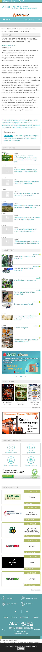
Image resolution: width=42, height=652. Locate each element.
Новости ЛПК (12, 29)
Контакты (29, 604)
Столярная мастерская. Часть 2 (23, 304)
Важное (6, 617)
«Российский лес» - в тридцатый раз (25, 280)
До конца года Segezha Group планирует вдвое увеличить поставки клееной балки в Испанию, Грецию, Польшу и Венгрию (21, 138)
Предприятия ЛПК (31, 453)
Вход (7, 1)
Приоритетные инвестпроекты (11, 465)
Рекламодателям (31, 598)
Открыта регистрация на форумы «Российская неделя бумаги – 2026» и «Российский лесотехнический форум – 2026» (26, 159)
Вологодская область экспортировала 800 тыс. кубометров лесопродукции (27, 218)
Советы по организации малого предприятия (23, 269)
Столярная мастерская (21, 328)
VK (20, 1)
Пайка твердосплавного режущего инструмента (24, 257)
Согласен (21, 649)
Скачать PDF (7, 404)
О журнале (36, 617)
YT (27, 611)
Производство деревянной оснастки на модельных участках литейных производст (26, 318)
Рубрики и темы (24, 617)
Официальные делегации (31, 465)
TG (23, 1)
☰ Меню (6, 19)
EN (14, 1)
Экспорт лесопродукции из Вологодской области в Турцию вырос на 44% (26, 194)
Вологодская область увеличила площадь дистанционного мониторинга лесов (27, 206)
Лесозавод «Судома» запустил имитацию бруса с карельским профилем (26, 182)
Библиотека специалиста (11, 453)
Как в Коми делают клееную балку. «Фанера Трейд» (24, 293)
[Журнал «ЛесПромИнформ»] (21, 7)
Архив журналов (12, 604)
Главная (4, 29)
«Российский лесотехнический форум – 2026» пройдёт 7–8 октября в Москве (26, 171)
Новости (14, 617)
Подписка (10, 598)
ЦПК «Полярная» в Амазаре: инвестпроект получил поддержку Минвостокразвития (27, 242)
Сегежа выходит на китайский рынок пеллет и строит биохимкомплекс (25, 230)
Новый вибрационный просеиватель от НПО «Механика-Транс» (26, 341)
